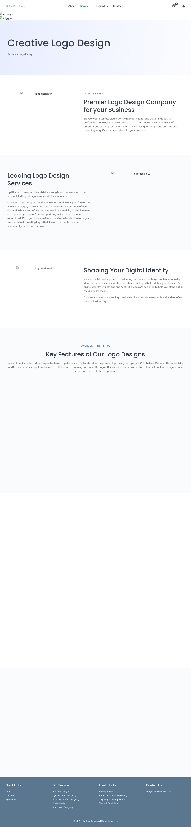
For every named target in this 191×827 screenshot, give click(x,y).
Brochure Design (61, 791)
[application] (90, 6)
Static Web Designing (63, 807)
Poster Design (59, 803)
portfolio (10, 795)
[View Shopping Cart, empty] (174, 6)
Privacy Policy (106, 791)
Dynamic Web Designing (64, 795)
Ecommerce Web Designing (66, 799)
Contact (118, 6)
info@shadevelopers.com (158, 791)
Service (84, 6)
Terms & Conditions (108, 803)
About (72, 6)
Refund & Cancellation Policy (113, 795)
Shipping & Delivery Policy (112, 799)
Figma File (102, 6)
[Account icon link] (183, 6)
